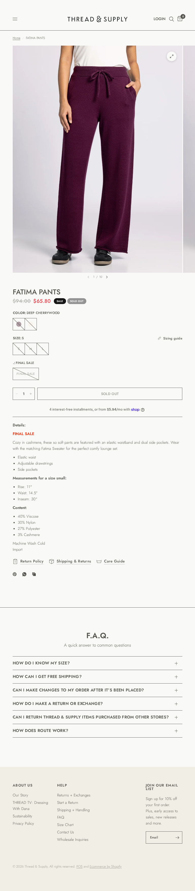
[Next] (107, 277)
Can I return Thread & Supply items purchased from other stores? (91, 717)
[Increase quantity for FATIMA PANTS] (31, 394)
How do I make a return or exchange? (58, 703)
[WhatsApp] (25, 574)
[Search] (171, 19)
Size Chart (65, 825)
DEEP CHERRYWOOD (19, 324)
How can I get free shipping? (47, 676)
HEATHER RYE (31, 324)
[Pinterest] (16, 574)
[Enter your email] (177, 837)
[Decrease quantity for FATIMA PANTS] (17, 394)
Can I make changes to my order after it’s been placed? (78, 690)
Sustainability (22, 816)
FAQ (60, 817)
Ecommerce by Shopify (106, 866)
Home (16, 38)
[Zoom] (171, 56)
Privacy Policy (23, 823)
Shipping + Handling (73, 810)
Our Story (20, 795)
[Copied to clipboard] (35, 574)
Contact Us (65, 832)
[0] (179, 19)
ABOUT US (22, 785)
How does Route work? (40, 730)
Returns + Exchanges (73, 795)
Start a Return (67, 802)
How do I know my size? (41, 663)
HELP (62, 785)
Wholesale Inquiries (72, 839)
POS (79, 866)
